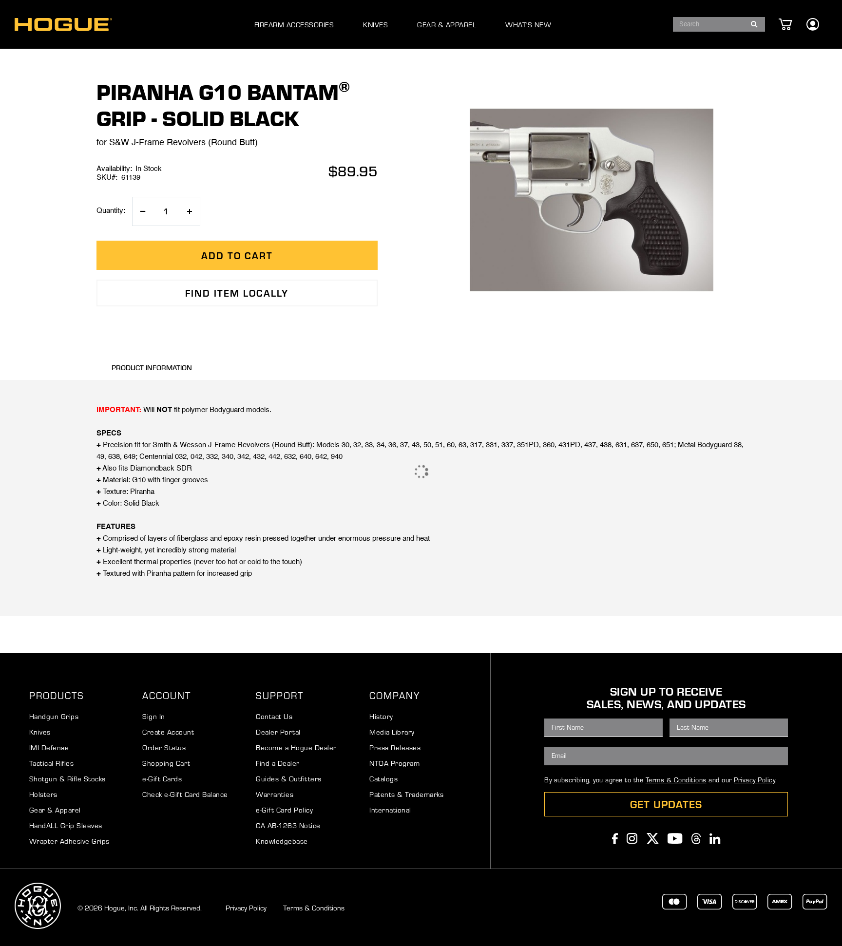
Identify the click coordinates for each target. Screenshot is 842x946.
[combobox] (719, 24)
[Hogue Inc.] (63, 24)
